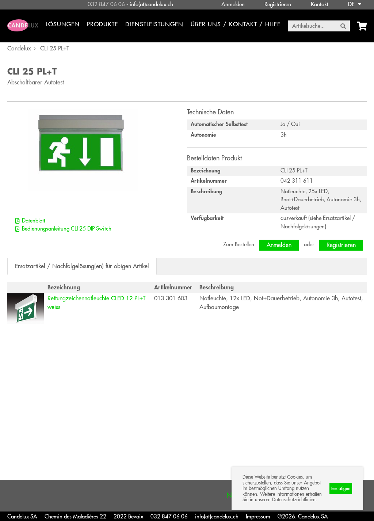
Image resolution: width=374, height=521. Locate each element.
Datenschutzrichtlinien (294, 499)
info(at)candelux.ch (151, 4)
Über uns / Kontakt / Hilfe (235, 24)
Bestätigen (340, 488)
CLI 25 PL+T (54, 49)
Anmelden (233, 4)
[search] (343, 26)
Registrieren (277, 4)
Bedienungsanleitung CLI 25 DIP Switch (66, 229)
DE (352, 4)
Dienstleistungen (154, 24)
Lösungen (63, 24)
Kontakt (319, 4)
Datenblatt (33, 221)
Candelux (19, 49)
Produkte (102, 24)
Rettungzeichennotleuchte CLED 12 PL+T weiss (96, 303)
